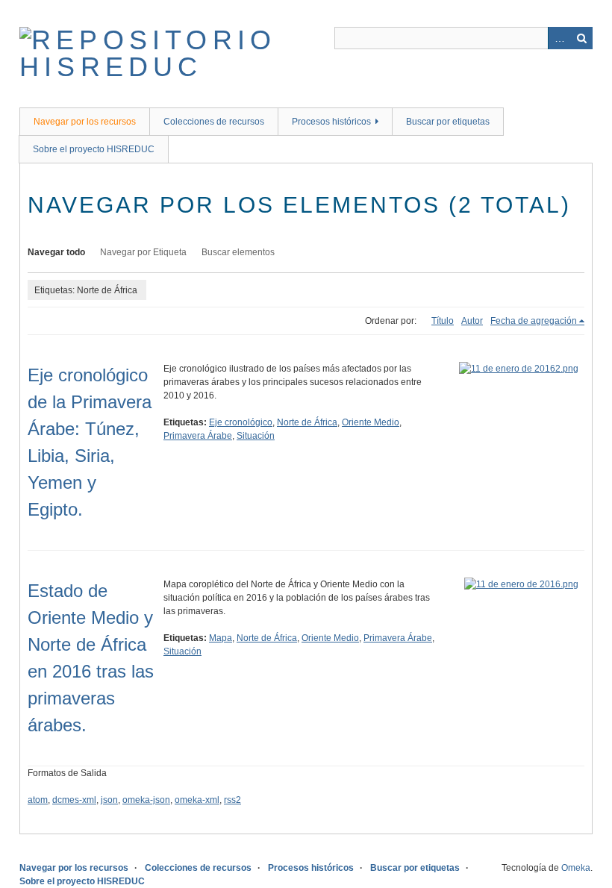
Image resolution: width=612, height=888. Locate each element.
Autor (472, 321)
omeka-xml (197, 800)
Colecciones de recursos (213, 121)
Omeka (575, 868)
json (109, 800)
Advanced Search (559, 38)
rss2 (232, 800)
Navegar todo (56, 252)
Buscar (581, 38)
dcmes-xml (74, 800)
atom (38, 800)
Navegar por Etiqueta (143, 252)
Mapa (220, 638)
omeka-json (146, 800)
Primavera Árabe (197, 436)
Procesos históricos (331, 121)
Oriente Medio (370, 422)
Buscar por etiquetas (448, 121)
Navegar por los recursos (85, 121)
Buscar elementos (238, 252)
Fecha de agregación (533, 321)
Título (442, 321)
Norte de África (307, 422)
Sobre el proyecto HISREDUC (93, 149)
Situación (256, 436)
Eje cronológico (240, 422)
